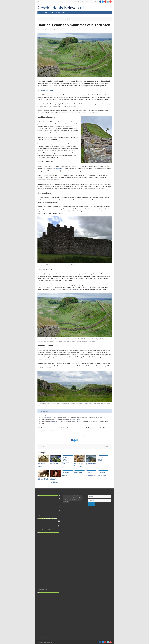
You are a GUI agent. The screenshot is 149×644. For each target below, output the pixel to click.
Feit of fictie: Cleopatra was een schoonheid (43, 465)
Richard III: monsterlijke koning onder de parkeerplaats (54, 480)
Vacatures (82, 1)
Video (79, 499)
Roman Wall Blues (74, 419)
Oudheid (65, 499)
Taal (70, 499)
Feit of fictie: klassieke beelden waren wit (67, 474)
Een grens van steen (46, 417)
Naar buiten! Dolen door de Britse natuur (103, 459)
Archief (95, 1)
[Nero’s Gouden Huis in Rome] (79, 470)
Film (75, 496)
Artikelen (46, 12)
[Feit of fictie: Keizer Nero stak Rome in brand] (103, 470)
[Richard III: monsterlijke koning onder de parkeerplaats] (55, 473)
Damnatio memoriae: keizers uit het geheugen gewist (91, 474)
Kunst (77, 497)
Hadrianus (50, 435)
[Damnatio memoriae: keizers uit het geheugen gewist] (91, 470)
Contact (77, 1)
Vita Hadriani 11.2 (58, 168)
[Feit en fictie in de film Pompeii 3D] (91, 458)
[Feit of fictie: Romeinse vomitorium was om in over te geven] (67, 455)
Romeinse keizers (78, 435)
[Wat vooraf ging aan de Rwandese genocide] (48, 592)
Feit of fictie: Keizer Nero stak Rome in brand (102, 474)
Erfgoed (46, 29)
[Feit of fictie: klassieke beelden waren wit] (67, 470)
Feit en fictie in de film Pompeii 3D (91, 464)
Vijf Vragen (65, 501)
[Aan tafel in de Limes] (55, 458)
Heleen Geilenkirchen (47, 90)
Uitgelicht (74, 499)
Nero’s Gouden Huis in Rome (78, 473)
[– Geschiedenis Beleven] (60, 8)
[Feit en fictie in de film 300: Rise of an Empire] (43, 473)
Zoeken (92, 504)
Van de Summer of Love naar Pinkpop (59, 505)
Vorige (42, 446)
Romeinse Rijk (67, 416)
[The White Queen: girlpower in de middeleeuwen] (79, 458)
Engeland (44, 435)
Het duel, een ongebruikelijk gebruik (59, 523)
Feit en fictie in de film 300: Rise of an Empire (43, 479)
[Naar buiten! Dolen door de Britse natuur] (103, 455)
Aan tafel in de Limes (54, 464)
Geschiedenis (66, 497)
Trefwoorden (89, 1)
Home (40, 12)
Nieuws (58, 12)
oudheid (56, 416)
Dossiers (64, 12)
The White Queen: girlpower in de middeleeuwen (79, 465)
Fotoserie (79, 496)
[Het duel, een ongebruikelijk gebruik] (47, 518)
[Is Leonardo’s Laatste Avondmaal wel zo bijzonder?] (48, 532)
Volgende (106, 446)
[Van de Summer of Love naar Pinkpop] (47, 495)
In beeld (52, 12)
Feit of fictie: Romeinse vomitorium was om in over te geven (66, 460)
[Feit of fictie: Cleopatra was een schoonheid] (43, 458)
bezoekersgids (54, 421)
